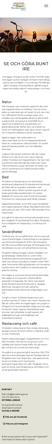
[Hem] (19, 6)
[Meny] (46, 6)
